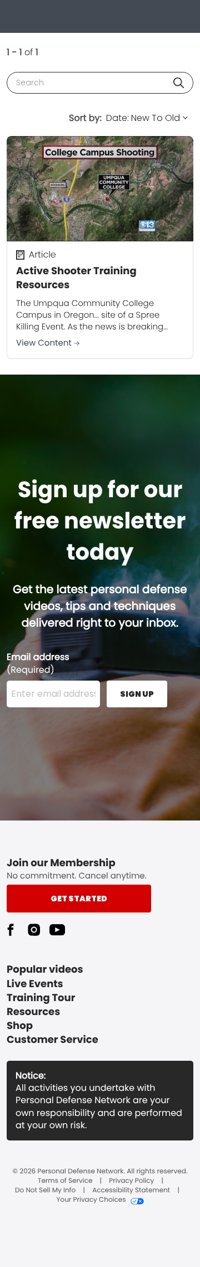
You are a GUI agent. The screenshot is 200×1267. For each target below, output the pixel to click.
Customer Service (52, 1040)
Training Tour (41, 998)
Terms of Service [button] (65, 1181)
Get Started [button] (79, 898)
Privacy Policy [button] (131, 1181)
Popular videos (45, 970)
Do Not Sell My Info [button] (45, 1190)
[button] (178, 83)
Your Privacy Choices (91, 1200)
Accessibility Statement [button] (131, 1190)
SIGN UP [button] (137, 694)
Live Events (35, 984)
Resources (33, 1012)
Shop (20, 1026)
